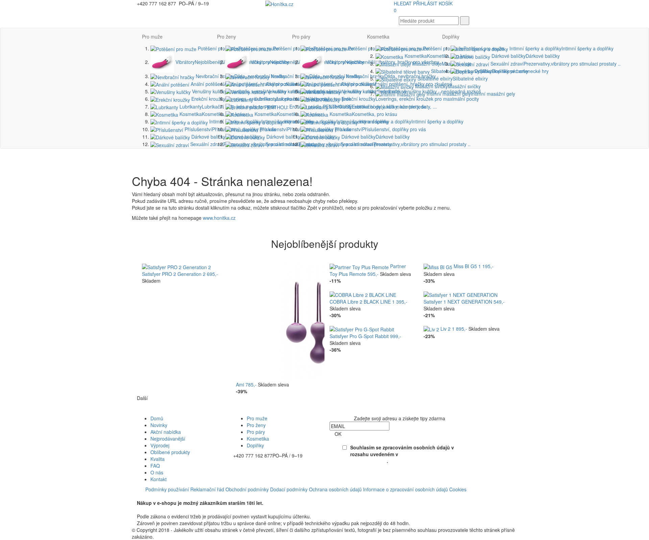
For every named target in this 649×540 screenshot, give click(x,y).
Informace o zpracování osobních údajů (405, 489)
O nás (156, 472)
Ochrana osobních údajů (335, 489)
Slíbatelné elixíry (452, 78)
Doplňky (450, 36)
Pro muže (152, 36)
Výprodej (159, 445)
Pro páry (301, 36)
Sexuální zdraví (405, 144)
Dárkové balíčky (225, 136)
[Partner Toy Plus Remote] (360, 266)
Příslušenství (379, 129)
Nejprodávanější (167, 438)
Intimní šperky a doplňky (410, 121)
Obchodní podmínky (247, 489)
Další (142, 398)
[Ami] (317, 321)
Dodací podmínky (289, 489)
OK (338, 433)
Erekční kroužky (409, 98)
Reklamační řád (207, 489)
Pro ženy (226, 36)
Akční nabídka (165, 431)
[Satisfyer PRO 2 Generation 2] (176, 266)
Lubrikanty (377, 106)
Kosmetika (212, 114)
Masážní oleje (441, 63)
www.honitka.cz (219, 217)
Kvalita (157, 458)
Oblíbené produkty (170, 452)
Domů (156, 418)
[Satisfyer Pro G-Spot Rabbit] (362, 328)
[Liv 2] (432, 328)
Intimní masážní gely (470, 93)
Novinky (158, 425)
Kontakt (158, 479)
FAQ (155, 465)
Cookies (457, 489)
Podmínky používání (167, 489)
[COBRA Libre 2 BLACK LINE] (363, 294)
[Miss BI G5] (439, 266)
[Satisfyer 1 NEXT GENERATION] (461, 294)
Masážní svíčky (447, 86)
